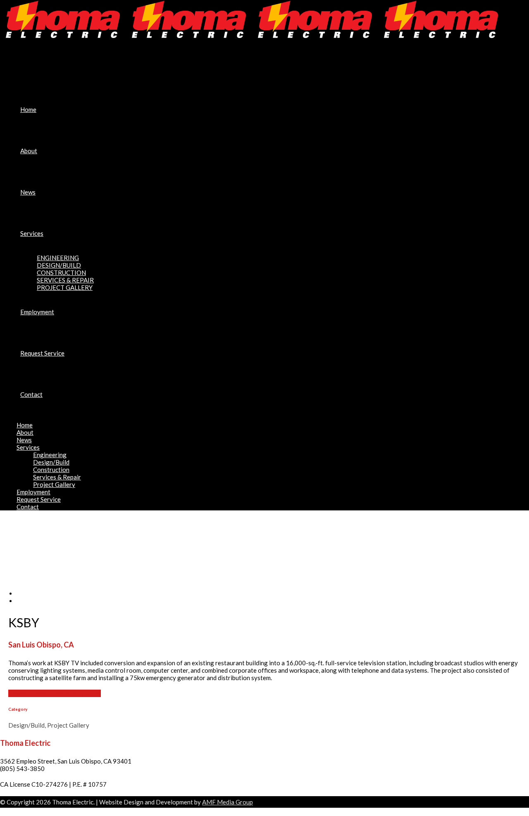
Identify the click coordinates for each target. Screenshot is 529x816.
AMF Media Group (227, 802)
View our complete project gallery (54, 693)
